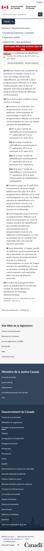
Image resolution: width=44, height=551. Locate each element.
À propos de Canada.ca (13, 539)
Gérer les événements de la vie (14, 524)
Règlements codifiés (11, 37)
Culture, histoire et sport (11, 479)
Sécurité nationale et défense (13, 474)
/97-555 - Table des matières (17, 42)
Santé (4, 459)
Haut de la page (8, 545)
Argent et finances (9, 499)
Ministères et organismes (12, 422)
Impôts (4, 464)
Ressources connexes (10, 336)
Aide (3, 351)
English (39, 2)
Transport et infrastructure (13, 489)
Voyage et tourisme (9, 443)
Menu (9, 21)
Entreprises (6, 448)
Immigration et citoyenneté (13, 438)
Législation (30, 32)
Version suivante (31, 63)
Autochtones (7, 509)
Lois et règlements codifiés (12, 341)
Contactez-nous (8, 356)
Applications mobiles (25, 536)
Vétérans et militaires (10, 514)
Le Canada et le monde (11, 494)
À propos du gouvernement (13, 427)
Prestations (6, 453)
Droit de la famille (9, 377)
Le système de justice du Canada (15, 392)
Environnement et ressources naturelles (18, 469)
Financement (7, 387)
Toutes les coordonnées (11, 417)
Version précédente (15, 63)
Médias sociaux (8, 536)
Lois (3, 397)
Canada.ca (6, 28)
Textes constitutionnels (11, 331)
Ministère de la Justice (21, 28)
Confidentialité (9, 541)
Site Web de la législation (13, 32)
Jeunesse (5, 519)
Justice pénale (7, 382)
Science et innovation (10, 504)
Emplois (5, 433)
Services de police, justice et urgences (17, 484)
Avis (27, 539)
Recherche (6, 346)
